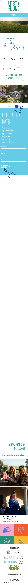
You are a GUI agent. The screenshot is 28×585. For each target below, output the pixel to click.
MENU (14, 14)
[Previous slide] (2, 96)
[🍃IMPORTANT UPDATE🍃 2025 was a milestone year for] (14, 472)
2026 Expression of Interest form (14, 76)
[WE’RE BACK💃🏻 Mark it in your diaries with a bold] (14, 530)
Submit (4, 167)
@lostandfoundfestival (13, 455)
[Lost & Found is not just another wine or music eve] (14, 501)
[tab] (7, 106)
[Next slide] (26, 96)
